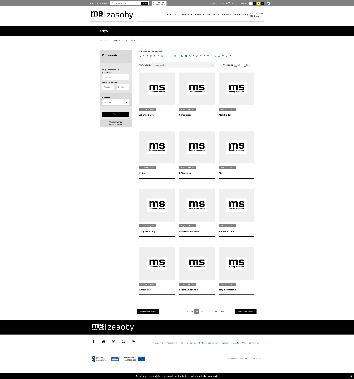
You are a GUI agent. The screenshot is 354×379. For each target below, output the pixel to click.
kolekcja (171, 14)
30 (216, 311)
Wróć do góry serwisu (251, 343)
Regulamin (225, 343)
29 (211, 311)
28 (206, 311)
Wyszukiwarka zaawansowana (159, 3)
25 (192, 311)
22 (177, 311)
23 (182, 311)
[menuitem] (173, 14)
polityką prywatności (208, 376)
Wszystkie (107, 102)
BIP (182, 343)
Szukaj (144, 3)
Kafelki (240, 65)
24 (187, 311)
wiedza (198, 14)
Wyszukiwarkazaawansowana (115, 123)
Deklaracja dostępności (208, 343)
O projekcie (191, 343)
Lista (248, 65)
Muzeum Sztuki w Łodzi (98, 3)
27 (202, 311)
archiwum (185, 14)
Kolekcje (106, 97)
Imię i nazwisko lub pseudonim (110, 71)
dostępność (228, 14)
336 (222, 311)
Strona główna (117, 40)
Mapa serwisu (172, 343)
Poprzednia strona (148, 311)
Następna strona (245, 311)
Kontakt (236, 343)
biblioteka (212, 14)
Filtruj (115, 114)
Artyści (133, 40)
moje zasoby (241, 14)
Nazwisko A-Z (159, 65)
